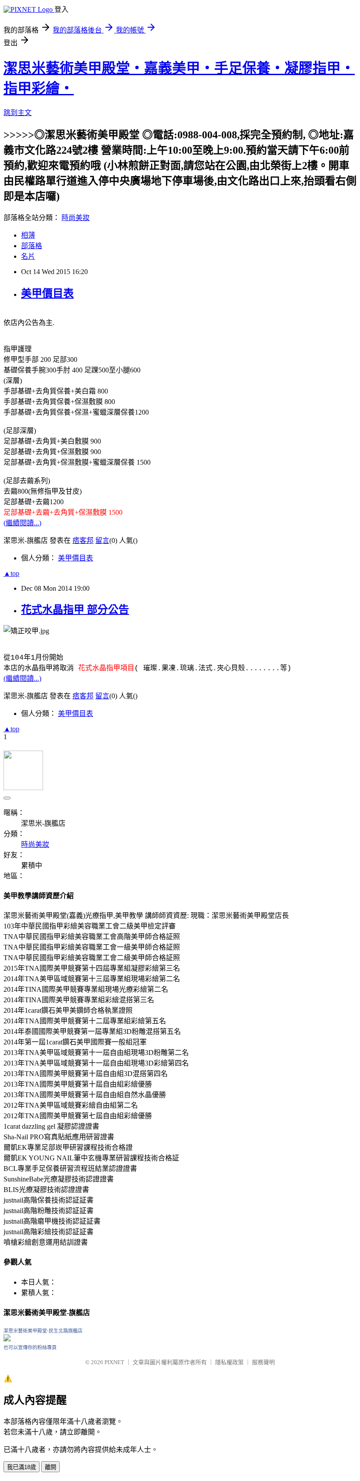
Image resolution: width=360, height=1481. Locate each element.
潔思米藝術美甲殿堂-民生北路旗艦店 (43, 1330)
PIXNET (114, 1362)
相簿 (28, 235)
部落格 (31, 245)
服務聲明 (263, 1362)
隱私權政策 (229, 1362)
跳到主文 (18, 112)
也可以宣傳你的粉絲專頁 (30, 1347)
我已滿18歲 (21, 1467)
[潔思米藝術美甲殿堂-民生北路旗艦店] (7, 1339)
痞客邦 (83, 540)
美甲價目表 (47, 293)
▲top (11, 573)
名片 (28, 256)
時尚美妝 (75, 217)
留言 (102, 540)
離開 (50, 1467)
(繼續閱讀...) (22, 523)
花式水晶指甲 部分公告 (75, 609)
